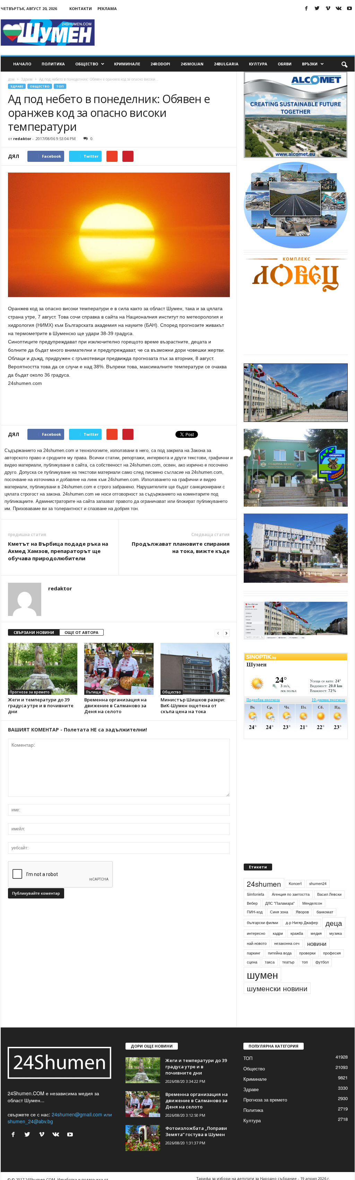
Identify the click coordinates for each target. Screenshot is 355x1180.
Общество (86, 63)
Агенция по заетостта (291, 894)
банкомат (325, 911)
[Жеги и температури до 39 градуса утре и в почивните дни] (42, 669)
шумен (262, 974)
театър (288, 962)
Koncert (295, 883)
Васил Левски (329, 894)
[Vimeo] (328, 8)
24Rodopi (160, 63)
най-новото (257, 943)
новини (317, 943)
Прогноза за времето (30, 692)
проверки (307, 953)
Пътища (93, 692)
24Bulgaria (226, 63)
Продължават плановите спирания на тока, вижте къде (181, 547)
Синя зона (279, 911)
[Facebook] (306, 8)
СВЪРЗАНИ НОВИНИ (34, 632)
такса (270, 962)
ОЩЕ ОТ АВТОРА (81, 632)
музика (335, 933)
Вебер (252, 903)
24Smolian (192, 63)
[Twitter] (317, 8)
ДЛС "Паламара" (280, 903)
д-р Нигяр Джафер (302, 922)
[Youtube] (349, 8)
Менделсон (312, 903)
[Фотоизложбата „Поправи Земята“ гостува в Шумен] (142, 1138)
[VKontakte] (339, 8)
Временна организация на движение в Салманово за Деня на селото (115, 706)
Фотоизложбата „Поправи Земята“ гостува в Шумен (196, 1131)
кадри (278, 933)
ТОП (60, 86)
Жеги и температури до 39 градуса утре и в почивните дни (40, 706)
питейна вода (280, 953)
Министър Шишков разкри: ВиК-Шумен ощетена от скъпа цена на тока (193, 706)
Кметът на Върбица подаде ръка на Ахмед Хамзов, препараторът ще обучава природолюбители (58, 551)
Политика (53, 63)
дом (11, 79)
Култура (258, 63)
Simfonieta (255, 894)
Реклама (107, 8)
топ (305, 962)
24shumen (264, 883)
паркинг (253, 953)
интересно (256, 933)
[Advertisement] (228, 32)
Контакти (80, 8)
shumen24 (318, 883)
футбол (322, 962)
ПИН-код (254, 911)
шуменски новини (277, 988)
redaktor (22, 138)
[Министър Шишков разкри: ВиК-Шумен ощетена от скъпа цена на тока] (195, 669)
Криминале (127, 63)
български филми (262, 922)
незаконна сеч (287, 943)
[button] (344, 64)
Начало (22, 63)
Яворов (302, 911)
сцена (252, 962)
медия (316, 933)
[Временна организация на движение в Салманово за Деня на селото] (119, 669)
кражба (297, 933)
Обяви (285, 63)
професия (332, 953)
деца (334, 923)
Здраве (27, 79)
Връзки (310, 63)
